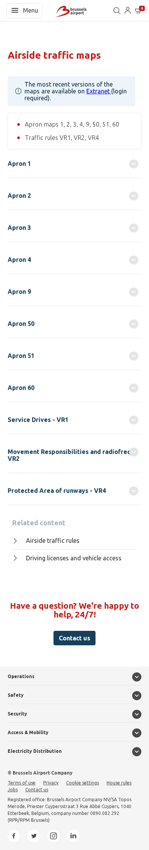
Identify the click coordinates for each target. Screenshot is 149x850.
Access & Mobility (28, 732)
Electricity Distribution (35, 751)
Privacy (50, 782)
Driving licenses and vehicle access (73, 558)
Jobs (13, 789)
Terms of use (22, 782)
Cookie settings (82, 782)
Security (17, 713)
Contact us (74, 638)
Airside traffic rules (52, 540)
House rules (119, 782)
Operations (21, 676)
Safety (16, 695)
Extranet (98, 91)
